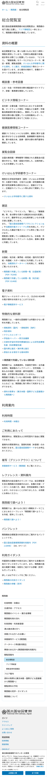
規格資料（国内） (11, 327)
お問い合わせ (7, 732)
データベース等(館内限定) (15, 644)
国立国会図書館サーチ (25, 447)
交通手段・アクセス (13, 608)
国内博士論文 (9, 348)
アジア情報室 (24, 29)
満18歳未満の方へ (12, 628)
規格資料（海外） (29, 327)
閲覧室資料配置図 (13, 669)
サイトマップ (7, 725)
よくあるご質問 (8, 729)
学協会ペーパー (10, 338)
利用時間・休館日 (11, 421)
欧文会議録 (24, 338)
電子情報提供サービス (13, 304)
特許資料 (8, 331)
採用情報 (5, 740)
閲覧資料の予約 (11, 686)
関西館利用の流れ (12, 618)
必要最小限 (13, 773)
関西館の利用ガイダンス (14, 580)
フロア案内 (9, 673)
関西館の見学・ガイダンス (15, 691)
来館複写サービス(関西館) (15, 639)
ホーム (5, 9)
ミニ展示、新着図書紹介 (22, 66)
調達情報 (5, 744)
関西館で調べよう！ (12, 519)
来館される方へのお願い (14, 634)
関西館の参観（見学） (13, 583)
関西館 (13, 9)
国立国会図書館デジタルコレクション (26, 223)
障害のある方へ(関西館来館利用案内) (20, 649)
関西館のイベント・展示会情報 (17, 613)
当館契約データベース (17, 263)
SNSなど (6, 749)
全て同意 (35, 773)
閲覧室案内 (9, 654)
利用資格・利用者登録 (14, 623)
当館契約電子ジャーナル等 (17, 226)
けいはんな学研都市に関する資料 (18, 196)
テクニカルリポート (12, 334)
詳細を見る (40, 766)
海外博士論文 (23, 348)
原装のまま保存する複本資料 (16, 352)
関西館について (11, 696)
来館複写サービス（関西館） (14, 465)
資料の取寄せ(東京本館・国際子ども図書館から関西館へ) (22, 680)
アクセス (5, 721)
